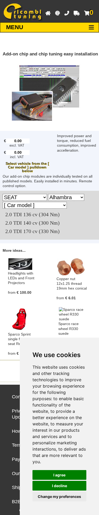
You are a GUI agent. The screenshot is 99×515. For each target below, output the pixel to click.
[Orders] (75, 12)
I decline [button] (59, 485)
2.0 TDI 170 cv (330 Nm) (32, 231)
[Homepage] (46, 12)
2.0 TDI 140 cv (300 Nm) (32, 223)
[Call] (65, 12)
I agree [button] (59, 475)
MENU (14, 27)
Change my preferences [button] (59, 496)
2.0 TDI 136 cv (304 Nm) (32, 214)
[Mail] (56, 12)
